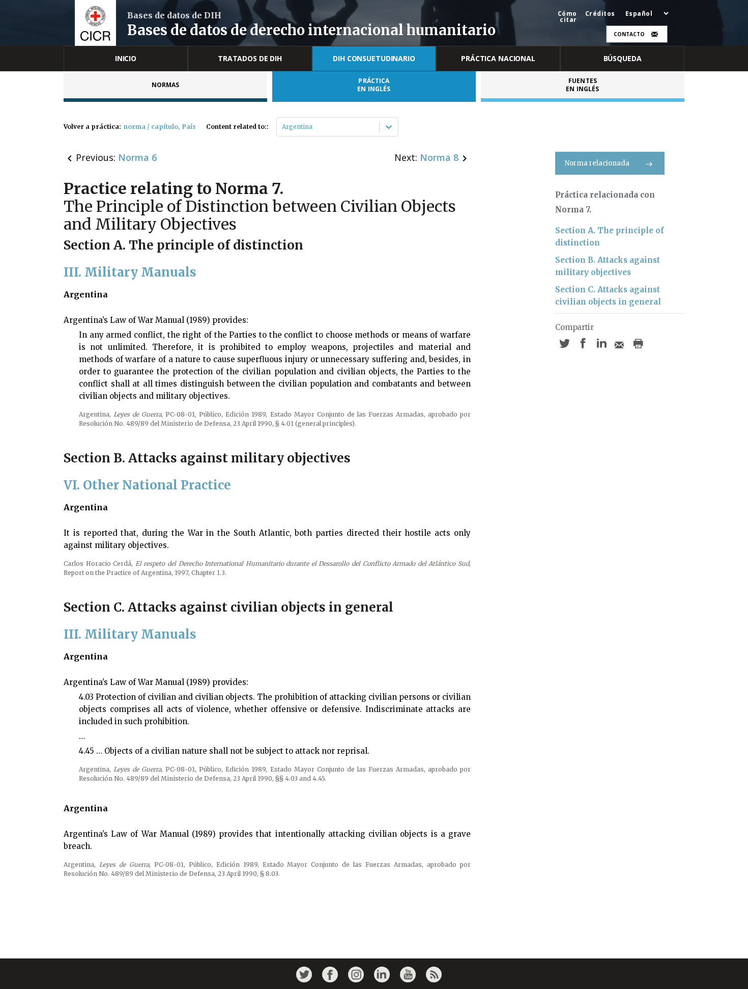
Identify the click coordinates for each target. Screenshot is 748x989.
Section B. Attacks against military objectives (607, 266)
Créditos (600, 14)
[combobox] (282, 126)
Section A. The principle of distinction (609, 237)
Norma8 (439, 157)
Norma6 (137, 157)
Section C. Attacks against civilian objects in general (608, 296)
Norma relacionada (597, 163)
